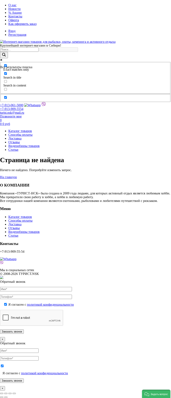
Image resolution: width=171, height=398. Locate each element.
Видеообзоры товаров (24, 146)
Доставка (14, 138)
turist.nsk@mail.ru (12, 112)
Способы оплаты (20, 134)
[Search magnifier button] (4, 55)
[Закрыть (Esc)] (14, 393)
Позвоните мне (11, 116)
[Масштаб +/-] (1, 393)
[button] (156, 394)
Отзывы (14, 142)
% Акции (15, 12)
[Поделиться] (10, 393)
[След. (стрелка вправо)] (6, 397)
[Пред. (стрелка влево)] (1, 397)
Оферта (13, 20)
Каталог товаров (20, 131)
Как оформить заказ (22, 24)
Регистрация (17, 34)
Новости (14, 9)
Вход (11, 31)
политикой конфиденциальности (50, 304)
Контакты (15, 16)
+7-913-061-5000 (11, 105)
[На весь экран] (6, 393)
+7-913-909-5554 (11, 109)
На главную (8, 177)
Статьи (13, 149)
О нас (12, 5)
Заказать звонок (12, 380)
